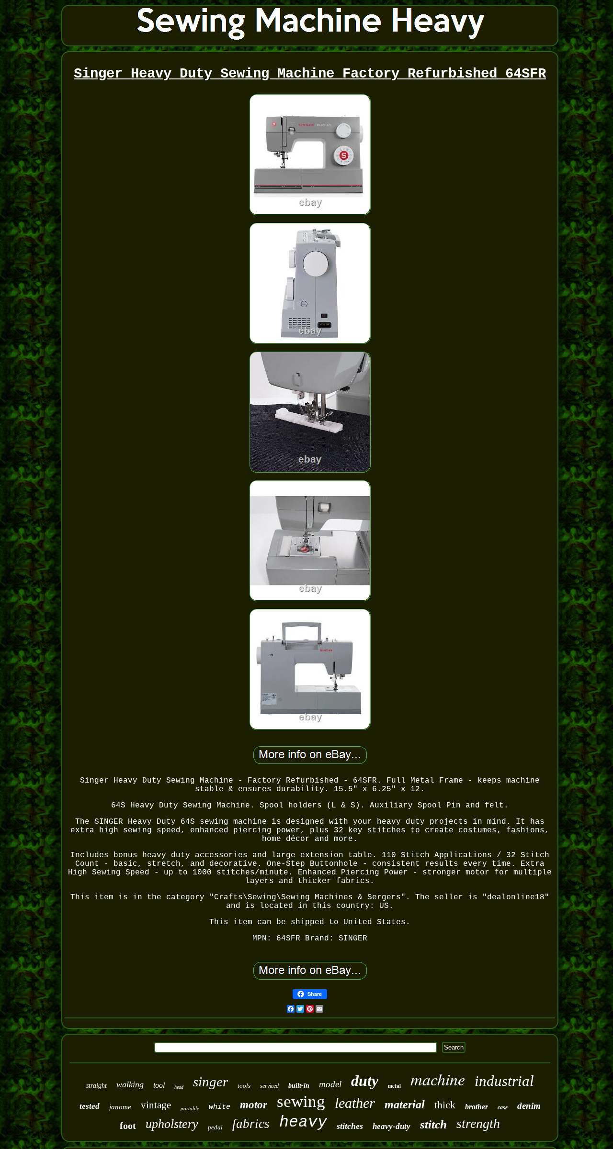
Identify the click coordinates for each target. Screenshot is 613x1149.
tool (159, 1085)
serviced (269, 1086)
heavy (303, 1122)
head (178, 1087)
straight (96, 1085)
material (405, 1104)
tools (244, 1085)
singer (210, 1081)
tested (89, 1106)
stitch (433, 1124)
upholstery (172, 1124)
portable (190, 1108)
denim (529, 1106)
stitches (350, 1126)
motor (253, 1105)
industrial (504, 1080)
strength (478, 1123)
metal (394, 1086)
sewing (301, 1101)
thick (444, 1105)
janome (120, 1107)
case (503, 1107)
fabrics (251, 1123)
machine (437, 1079)
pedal (215, 1127)
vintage (156, 1105)
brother (476, 1107)
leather (355, 1103)
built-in (298, 1085)
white (219, 1107)
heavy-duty (391, 1126)
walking (130, 1084)
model (330, 1084)
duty (364, 1080)
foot (128, 1125)
